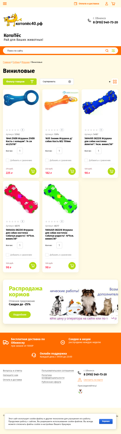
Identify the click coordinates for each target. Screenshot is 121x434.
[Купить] (32, 171)
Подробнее (19, 314)
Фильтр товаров (15, 81)
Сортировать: (49, 81)
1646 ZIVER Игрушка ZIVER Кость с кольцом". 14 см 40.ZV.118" (20, 141)
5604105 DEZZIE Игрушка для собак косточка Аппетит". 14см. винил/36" (99, 141)
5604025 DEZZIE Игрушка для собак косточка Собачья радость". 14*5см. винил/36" (59, 234)
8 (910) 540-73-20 (105, 22)
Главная (7, 62)
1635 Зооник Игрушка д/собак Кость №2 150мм (58, 140)
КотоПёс (12, 35)
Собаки (16, 62)
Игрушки (26, 62)
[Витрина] (115, 81)
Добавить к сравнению (21, 160)
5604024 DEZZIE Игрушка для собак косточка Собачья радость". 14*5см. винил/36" (20, 234)
